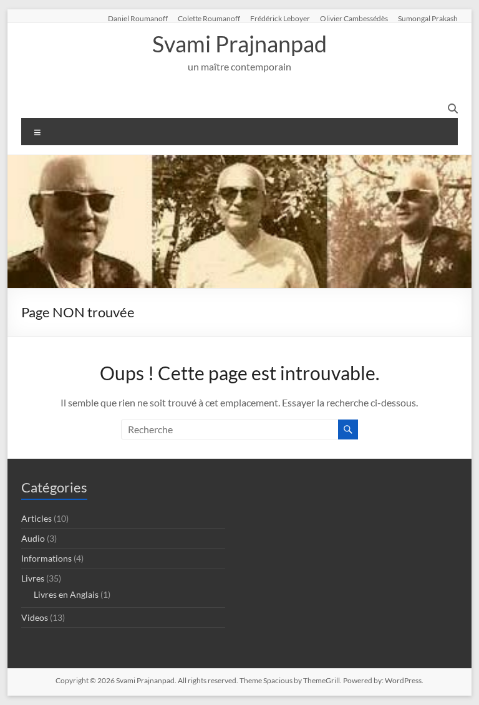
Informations (46, 558)
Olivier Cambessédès (354, 18)
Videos (34, 617)
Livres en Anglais (66, 594)
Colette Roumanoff (209, 18)
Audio (33, 538)
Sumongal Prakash (428, 18)
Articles (36, 518)
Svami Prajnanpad (239, 43)
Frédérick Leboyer (280, 18)
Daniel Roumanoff (138, 18)
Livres (32, 578)
